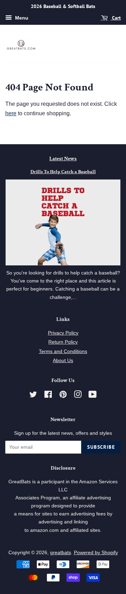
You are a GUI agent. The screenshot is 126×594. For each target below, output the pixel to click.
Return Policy (63, 342)
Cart (116, 18)
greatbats (60, 552)
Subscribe (101, 447)
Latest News (63, 158)
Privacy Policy (63, 333)
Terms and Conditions (63, 351)
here (10, 113)
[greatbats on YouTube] (93, 395)
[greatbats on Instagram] (78, 395)
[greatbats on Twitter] (33, 395)
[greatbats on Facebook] (48, 395)
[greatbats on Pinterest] (63, 395)
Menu (21, 18)
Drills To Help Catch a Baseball (63, 172)
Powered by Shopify (96, 552)
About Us (63, 360)
